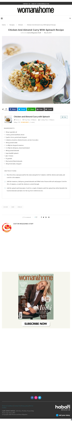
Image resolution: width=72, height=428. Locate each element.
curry (12, 207)
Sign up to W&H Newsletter (40, 3)
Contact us (26, 3)
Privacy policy (24, 406)
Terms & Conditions (7, 406)
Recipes (12, 25)
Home (4, 25)
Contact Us (17, 406)
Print (64, 117)
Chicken (20, 25)
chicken (5, 207)
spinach (20, 207)
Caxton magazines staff (34, 33)
